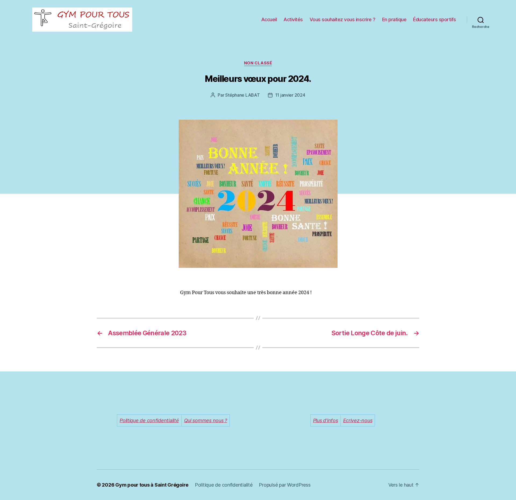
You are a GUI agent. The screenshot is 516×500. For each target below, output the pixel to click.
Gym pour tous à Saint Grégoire (151, 485)
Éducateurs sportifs (434, 19)
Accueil (269, 19)
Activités (293, 19)
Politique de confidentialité (223, 485)
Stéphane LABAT (242, 95)
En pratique (394, 19)
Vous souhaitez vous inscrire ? (342, 19)
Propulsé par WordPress (284, 485)
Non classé (258, 63)
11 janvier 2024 (290, 95)
